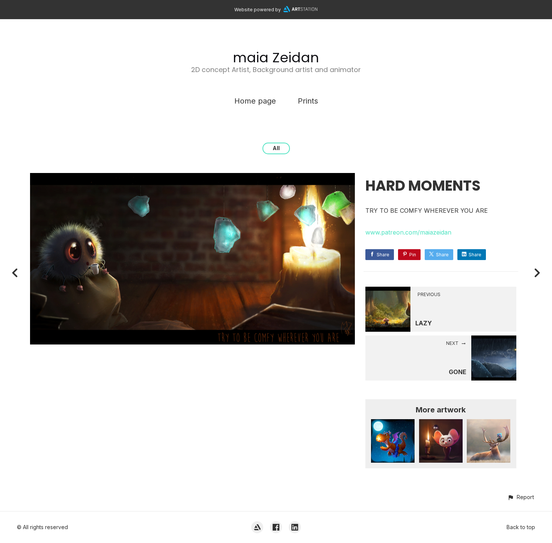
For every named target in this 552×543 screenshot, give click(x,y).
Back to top (521, 527)
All (276, 148)
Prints (308, 100)
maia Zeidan (276, 57)
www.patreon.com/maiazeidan (408, 232)
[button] (520, 497)
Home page (255, 100)
